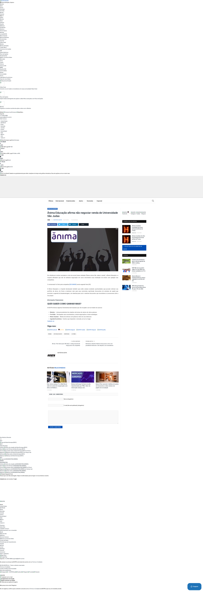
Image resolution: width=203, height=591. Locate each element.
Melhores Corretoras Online (7, 538)
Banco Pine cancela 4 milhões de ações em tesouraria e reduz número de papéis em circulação (107, 385)
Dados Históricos (4, 52)
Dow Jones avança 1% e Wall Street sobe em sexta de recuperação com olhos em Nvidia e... (57, 385)
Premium (14, 112)
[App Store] (3, 555)
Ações (81, 201)
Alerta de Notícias (4, 37)
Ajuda (1, 532)
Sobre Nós (2, 527)
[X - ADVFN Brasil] (11, 572)
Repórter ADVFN (57, 219)
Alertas (2, 44)
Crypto (1, 62)
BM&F (1, 67)
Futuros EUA (3, 65)
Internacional (60, 201)
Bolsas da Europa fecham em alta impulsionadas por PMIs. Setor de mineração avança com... (80, 385)
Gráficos (2, 22)
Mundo (1, 12)
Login (15, 479)
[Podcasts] (36, 572)
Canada (3, 127)
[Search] (153, 201)
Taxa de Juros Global (5, 79)
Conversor (2, 552)
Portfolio (2, 10)
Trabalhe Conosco (4, 528)
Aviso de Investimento (5, 570)
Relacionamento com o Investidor (8, 530)
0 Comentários (74, 219)
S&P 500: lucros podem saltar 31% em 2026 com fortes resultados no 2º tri (138, 269)
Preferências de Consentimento (8, 542)
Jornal (1, 547)
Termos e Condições (37, 562)
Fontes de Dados (4, 540)
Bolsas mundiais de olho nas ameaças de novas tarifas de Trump (138, 237)
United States (4, 121)
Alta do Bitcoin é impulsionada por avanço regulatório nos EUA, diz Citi (138, 278)
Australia (3, 126)
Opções (2, 24)
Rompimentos (3, 55)
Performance (3, 30)
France (2, 129)
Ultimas (74, 334)
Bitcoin (9, 160)
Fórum (1, 7)
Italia (2, 132)
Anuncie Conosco (4, 537)
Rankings (2, 9)
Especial (99, 201)
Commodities (3, 70)
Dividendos (2, 27)
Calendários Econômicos (6, 77)
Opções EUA (3, 69)
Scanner (2, 14)
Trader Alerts (3, 47)
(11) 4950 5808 (4, 115)
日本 (2, 136)
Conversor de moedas (5, 49)
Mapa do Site (3, 533)
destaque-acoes (58, 334)
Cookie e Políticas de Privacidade (8, 568)
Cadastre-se (3, 175)
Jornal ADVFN (3, 34)
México (2, 134)
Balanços (2, 25)
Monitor (2, 4)
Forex (1, 60)
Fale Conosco (3, 118)
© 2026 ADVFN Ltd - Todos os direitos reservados (12, 565)
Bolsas (1, 72)
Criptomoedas (70, 201)
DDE (1, 50)
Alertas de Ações (4, 45)
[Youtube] (31, 572)
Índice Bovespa (15, 140)
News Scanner (3, 35)
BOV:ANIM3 (73, 284)
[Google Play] (3, 557)
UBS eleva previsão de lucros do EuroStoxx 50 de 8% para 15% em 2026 (139, 287)
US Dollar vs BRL (16, 153)
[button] (7, 578)
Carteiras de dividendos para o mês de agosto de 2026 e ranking (138, 261)
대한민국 (3, 137)
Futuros (2, 64)
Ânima (49, 334)
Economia (90, 201)
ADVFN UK (3, 122)
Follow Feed (3, 42)
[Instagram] (3, 572)
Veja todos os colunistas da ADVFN (132, 248)
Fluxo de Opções (4, 54)
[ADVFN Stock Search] (0, 2)
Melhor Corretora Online (6, 57)
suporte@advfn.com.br (6, 117)
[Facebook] (19, 572)
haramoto (134, 232)
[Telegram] (25, 572)
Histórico (2, 29)
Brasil (2, 124)
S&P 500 (10, 146)
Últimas (51, 201)
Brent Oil (10, 166)
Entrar (1, 112)
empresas (66, 334)
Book (1, 5)
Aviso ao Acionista (52, 208)
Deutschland (4, 131)
